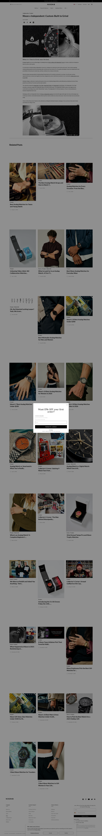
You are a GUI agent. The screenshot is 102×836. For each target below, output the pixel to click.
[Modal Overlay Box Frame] (51, 418)
